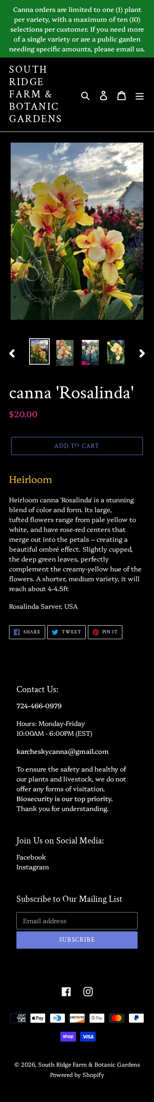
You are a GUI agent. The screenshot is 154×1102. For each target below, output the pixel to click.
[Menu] (140, 94)
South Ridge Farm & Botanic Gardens (35, 94)
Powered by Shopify (77, 1074)
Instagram (32, 866)
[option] (39, 351)
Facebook (31, 856)
